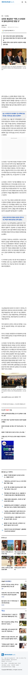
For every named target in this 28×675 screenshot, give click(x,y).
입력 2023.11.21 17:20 (12, 27)
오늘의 (6, 581)
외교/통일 (7, 16)
